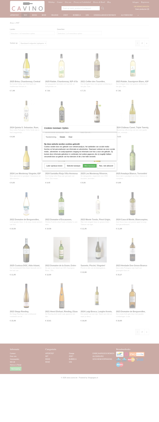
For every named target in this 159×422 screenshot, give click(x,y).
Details (62, 137)
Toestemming (51, 137)
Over (70, 137)
